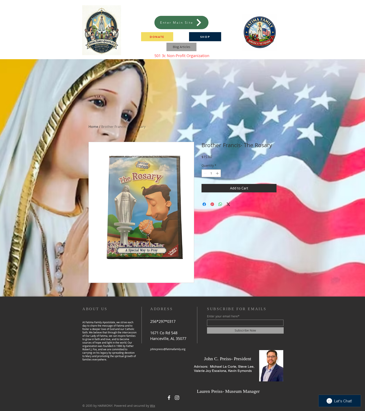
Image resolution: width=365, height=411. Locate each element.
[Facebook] (169, 398)
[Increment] (217, 173)
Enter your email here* (223, 316)
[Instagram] (177, 398)
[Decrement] (204, 173)
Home (93, 126)
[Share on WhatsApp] (220, 204)
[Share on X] (228, 204)
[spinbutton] (211, 173)
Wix (152, 406)
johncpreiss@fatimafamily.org (167, 349)
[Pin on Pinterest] (212, 204)
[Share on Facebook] (204, 204)
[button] (157, 36)
